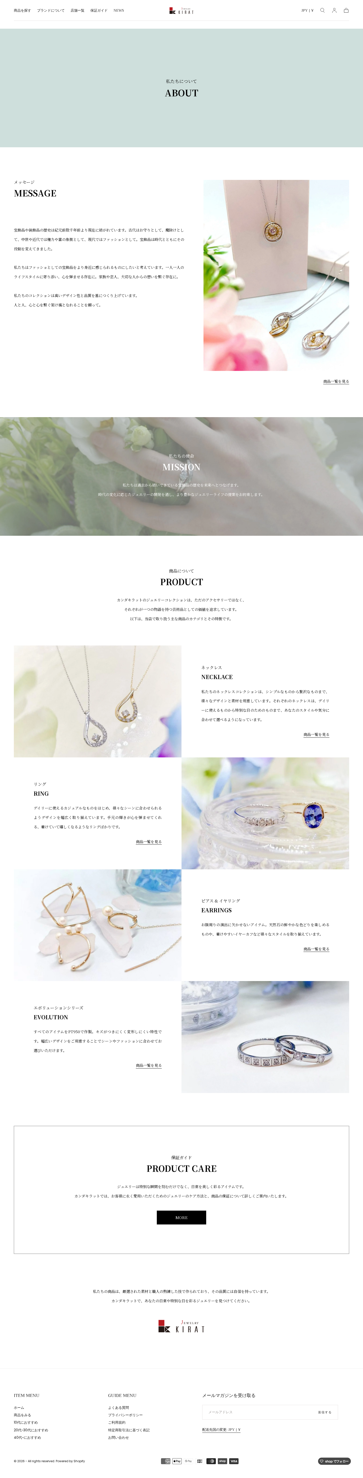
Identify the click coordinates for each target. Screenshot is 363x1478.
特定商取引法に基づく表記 (129, 1430)
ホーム (19, 1407)
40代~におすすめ (27, 1437)
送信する (325, 1412)
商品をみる (22, 1415)
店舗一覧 (77, 10)
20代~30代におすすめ (31, 1430)
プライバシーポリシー (125, 1415)
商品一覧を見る (336, 381)
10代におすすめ (26, 1422)
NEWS (119, 10)
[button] (307, 11)
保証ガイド (99, 10)
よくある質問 (118, 1407)
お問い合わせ (118, 1437)
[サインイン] (334, 10)
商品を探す (22, 10)
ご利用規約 (116, 1422)
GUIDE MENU (122, 1395)
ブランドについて (51, 10)
